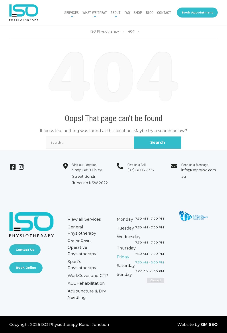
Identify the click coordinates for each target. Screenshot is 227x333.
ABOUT (116, 13)
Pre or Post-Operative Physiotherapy (82, 247)
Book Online (26, 267)
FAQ (127, 13)
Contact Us (25, 249)
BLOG (149, 13)
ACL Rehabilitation (86, 283)
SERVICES (71, 13)
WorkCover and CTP (88, 275)
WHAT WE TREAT (94, 13)
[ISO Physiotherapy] (23, 12)
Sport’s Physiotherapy (82, 265)
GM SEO (209, 324)
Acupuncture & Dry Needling (87, 294)
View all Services (84, 219)
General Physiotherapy (82, 230)
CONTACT (164, 13)
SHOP (138, 13)
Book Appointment (197, 12)
